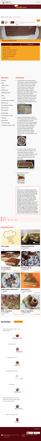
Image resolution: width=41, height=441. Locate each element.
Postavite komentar (18, 321)
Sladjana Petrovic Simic (17, 338)
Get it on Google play (37, 433)
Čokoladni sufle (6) (30, 261)
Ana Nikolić (17, 421)
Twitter (27, 434)
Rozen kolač (5, 58)
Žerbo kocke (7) (30, 283)
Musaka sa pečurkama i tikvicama (10, 49)
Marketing (5, 435)
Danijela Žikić (6, 23)
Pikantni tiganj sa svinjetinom (9, 56)
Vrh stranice (36, 428)
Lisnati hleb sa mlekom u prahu (9, 51)
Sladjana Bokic (19, 351)
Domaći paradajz (6, 47)
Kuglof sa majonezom (30, 304)
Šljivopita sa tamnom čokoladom (9, 53)
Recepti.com (20, 7)
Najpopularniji (30, 44)
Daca (21, 378)
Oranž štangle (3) (10, 261)
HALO (8, 437)
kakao (5, 219)
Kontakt (8, 435)
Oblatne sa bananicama (30, 239)
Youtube (31, 434)
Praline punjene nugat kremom (10, 283)
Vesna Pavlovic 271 (19, 408)
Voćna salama (10, 239)
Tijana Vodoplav (17, 391)
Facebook (23, 434)
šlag (16, 219)
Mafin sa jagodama (10, 304)
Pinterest (23, 436)
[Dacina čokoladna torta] (27, 109)
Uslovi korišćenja (15, 434)
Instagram (35, 434)
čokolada (11, 219)
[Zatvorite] (0, 2)
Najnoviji (10, 44)
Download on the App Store (30, 433)
